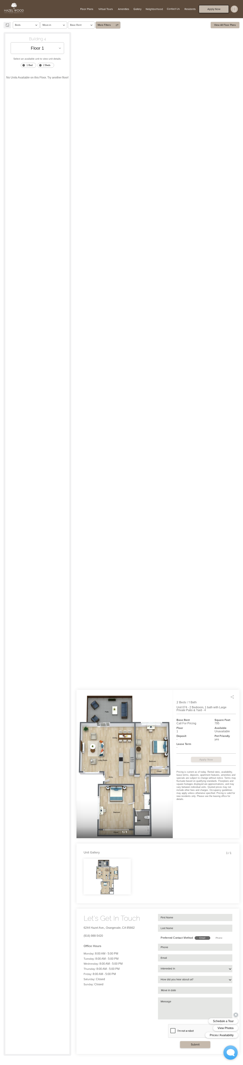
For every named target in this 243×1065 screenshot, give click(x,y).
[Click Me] (234, 9)
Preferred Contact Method (177, 937)
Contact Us (173, 9)
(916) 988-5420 (93, 935)
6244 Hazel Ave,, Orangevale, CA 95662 (109, 927)
